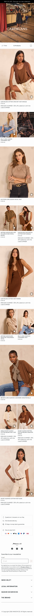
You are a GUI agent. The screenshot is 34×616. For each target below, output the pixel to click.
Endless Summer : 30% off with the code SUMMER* (17, 1)
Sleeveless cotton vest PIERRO (11, 298)
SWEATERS (14, 36)
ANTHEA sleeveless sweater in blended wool (7, 337)
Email (3, 557)
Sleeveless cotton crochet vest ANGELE (14, 101)
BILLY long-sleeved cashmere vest (24, 336)
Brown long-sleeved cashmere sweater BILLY (16, 397)
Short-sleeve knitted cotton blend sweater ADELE (25, 432)
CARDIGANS (23, 36)
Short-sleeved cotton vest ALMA (11, 498)
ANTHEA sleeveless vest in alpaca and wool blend (8, 234)
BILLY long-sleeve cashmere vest (6, 139)
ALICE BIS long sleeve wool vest (11, 199)
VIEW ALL (5, 36)
